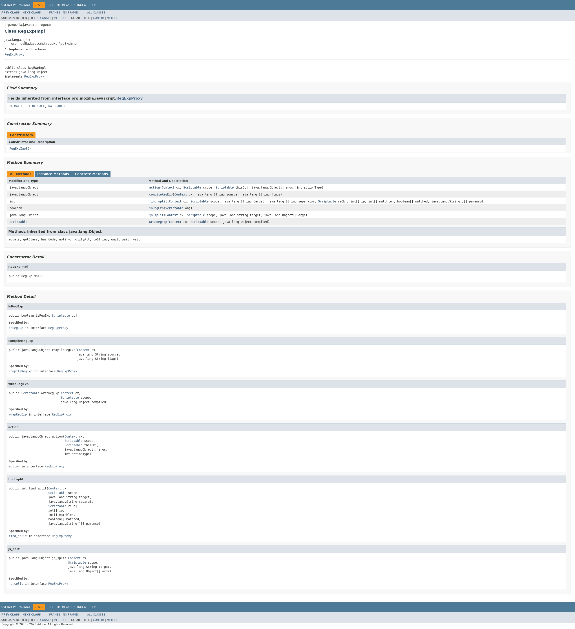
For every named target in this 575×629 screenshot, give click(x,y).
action (154, 187)
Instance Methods (53, 174)
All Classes (96, 12)
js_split (156, 215)
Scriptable (192, 187)
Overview (8, 5)
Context (168, 187)
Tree (50, 5)
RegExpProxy (14, 54)
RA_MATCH (16, 106)
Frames (54, 12)
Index (81, 5)
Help (91, 5)
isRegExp (156, 208)
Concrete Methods (91, 174)
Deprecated (66, 5)
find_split (158, 201)
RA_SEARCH (56, 106)
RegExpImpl (18, 148)
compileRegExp (160, 194)
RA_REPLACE (36, 106)
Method (60, 18)
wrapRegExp (158, 222)
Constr (45, 18)
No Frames (71, 12)
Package (24, 5)
